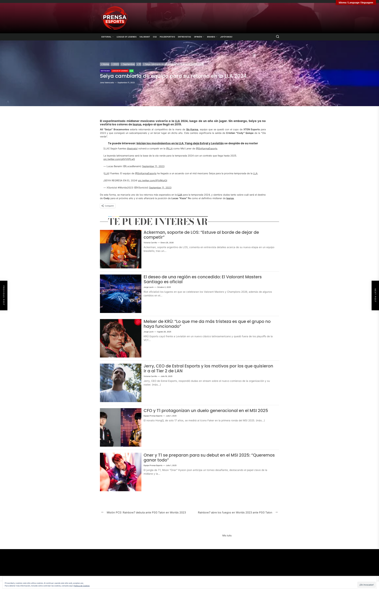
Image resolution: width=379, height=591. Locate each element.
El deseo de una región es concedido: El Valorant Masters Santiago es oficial (203, 279)
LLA (131, 71)
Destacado (105, 71)
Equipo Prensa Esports (153, 416)
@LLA (169, 148)
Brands (211, 37)
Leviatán (217, 143)
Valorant (144, 37)
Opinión (198, 37)
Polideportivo (167, 37)
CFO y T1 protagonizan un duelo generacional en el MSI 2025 (206, 410)
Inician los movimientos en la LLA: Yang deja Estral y (173, 143)
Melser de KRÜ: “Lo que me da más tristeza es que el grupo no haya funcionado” (207, 324)
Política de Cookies (82, 586)
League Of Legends (127, 37)
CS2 (155, 37)
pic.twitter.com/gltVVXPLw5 (119, 159)
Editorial (106, 37)
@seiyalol (132, 148)
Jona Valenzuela (107, 82)
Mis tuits (227, 535)
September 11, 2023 (153, 166)
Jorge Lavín (149, 287)
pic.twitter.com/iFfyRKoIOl (152, 180)
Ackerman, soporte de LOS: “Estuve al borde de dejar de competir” (201, 234)
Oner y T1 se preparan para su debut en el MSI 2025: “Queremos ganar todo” (209, 457)
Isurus (137, 124)
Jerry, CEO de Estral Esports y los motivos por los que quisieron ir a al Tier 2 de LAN (208, 368)
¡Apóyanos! (226, 37)
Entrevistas (184, 37)
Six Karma (192, 129)
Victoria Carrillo (150, 242)
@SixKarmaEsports (206, 148)
